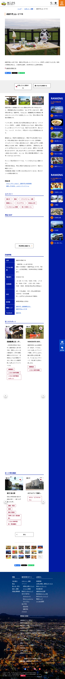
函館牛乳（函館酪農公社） (23, 306)
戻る (24, 534)
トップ (19, 9)
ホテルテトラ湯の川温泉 (36, 493)
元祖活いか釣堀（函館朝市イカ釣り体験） (58, 192)
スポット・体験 (28, 9)
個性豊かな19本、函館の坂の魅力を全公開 (58, 141)
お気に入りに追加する (23, 87)
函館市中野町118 (11, 68)
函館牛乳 (18, 313)
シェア (8, 73)
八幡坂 (56, 205)
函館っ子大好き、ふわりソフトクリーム (17, 186)
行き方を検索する (42, 85)
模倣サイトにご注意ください (32, 659)
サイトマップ (37, 661)
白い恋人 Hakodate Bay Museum (58, 243)
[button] (5, 396)
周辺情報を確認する (24, 246)
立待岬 (56, 230)
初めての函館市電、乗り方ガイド (58, 154)
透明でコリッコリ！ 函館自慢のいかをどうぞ (58, 166)
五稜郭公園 (57, 217)
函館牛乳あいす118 (21, 309)
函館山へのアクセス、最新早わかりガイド (58, 116)
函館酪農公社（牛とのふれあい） (19, 342)
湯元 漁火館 (11, 493)
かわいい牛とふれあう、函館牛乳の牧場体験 (19, 183)
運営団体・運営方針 (26, 661)
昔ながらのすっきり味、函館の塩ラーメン (58, 128)
